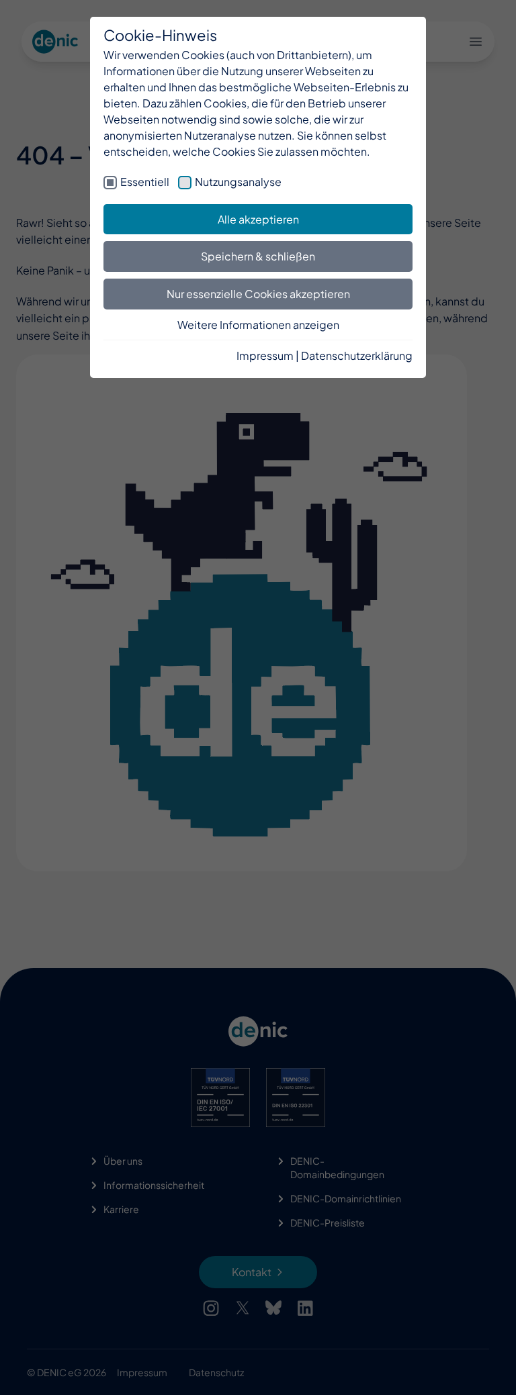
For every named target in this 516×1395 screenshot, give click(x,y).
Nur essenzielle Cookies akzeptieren (258, 294)
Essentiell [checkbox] (144, 182)
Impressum (265, 355)
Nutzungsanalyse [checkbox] (238, 182)
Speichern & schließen (258, 256)
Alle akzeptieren (258, 219)
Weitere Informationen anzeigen (258, 325)
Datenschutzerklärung (357, 355)
